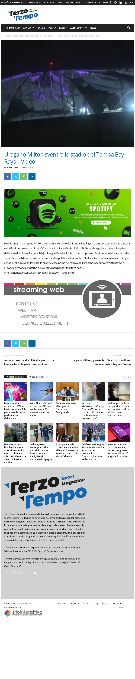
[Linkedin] (121, 2)
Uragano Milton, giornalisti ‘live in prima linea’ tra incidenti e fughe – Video (101, 362)
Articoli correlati (15, 376)
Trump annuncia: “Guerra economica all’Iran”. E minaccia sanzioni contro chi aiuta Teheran (67, 450)
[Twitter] (15, 176)
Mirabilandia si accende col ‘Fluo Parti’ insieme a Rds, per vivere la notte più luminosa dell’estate (15, 411)
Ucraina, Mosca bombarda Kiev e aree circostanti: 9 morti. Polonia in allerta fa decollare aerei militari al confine (15, 453)
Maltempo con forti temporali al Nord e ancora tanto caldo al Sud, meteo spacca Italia (119, 409)
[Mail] (126, 2)
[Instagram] (115, 2)
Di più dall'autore (38, 376)
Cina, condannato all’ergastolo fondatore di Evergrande (66, 408)
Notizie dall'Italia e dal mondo (27, 35)
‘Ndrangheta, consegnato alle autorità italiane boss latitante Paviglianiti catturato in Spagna (41, 452)
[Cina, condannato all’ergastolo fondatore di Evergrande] (67, 391)
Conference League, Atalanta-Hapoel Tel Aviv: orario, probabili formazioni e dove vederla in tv (93, 452)
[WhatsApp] (23, 176)
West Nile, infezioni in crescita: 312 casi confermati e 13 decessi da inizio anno (41, 409)
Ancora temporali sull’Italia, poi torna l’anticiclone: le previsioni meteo (29, 362)
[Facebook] (110, 2)
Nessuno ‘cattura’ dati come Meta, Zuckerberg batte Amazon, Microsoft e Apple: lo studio (118, 450)
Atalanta (49, 2)
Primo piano (35, 2)
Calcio (60, 2)
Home (7, 35)
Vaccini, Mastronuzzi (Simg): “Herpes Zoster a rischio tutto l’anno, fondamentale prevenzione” (93, 411)
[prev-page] (124, 377)
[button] (129, 28)
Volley (69, 2)
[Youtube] (131, 2)
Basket (79, 2)
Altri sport (91, 2)
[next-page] (129, 377)
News (105, 2)
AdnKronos (12, 167)
